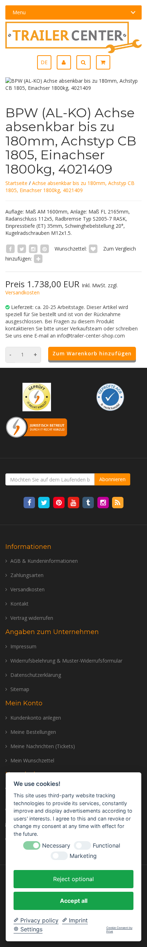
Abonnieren (112, 479)
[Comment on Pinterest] (45, 248)
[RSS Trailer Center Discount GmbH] (117, 502)
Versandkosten (22, 292)
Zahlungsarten (27, 575)
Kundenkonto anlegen (35, 717)
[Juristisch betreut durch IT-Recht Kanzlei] (36, 426)
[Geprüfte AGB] (110, 396)
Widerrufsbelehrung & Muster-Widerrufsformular (66, 660)
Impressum (23, 646)
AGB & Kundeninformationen (44, 560)
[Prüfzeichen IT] (36, 396)
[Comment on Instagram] (33, 248)
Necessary (56, 845)
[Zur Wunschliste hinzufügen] (93, 248)
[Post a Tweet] (22, 248)
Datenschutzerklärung (35, 674)
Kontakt (19, 603)
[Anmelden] (66, 62)
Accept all (73, 900)
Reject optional (73, 878)
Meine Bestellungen (33, 732)
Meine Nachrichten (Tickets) (42, 746)
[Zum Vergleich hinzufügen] (38, 258)
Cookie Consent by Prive (119, 929)
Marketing (83, 856)
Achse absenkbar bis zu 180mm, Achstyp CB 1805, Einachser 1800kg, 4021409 (70, 187)
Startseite (16, 183)
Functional (106, 845)
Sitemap (19, 689)
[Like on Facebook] (10, 248)
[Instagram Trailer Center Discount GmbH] (103, 502)
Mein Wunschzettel (32, 760)
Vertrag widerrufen (31, 617)
